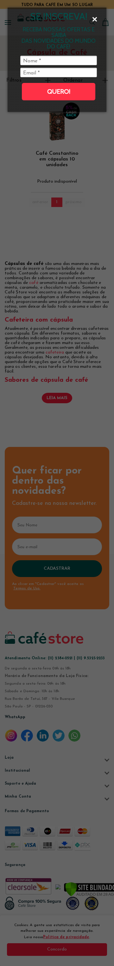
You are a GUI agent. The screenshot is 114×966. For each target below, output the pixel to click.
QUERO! (58, 91)
